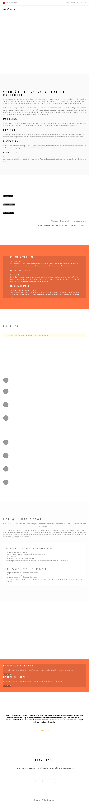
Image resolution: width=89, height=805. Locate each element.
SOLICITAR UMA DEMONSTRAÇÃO (44, 731)
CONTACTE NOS (81, 3)
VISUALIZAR (7, 674)
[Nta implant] (9, 9)
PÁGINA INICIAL (70, 3)
